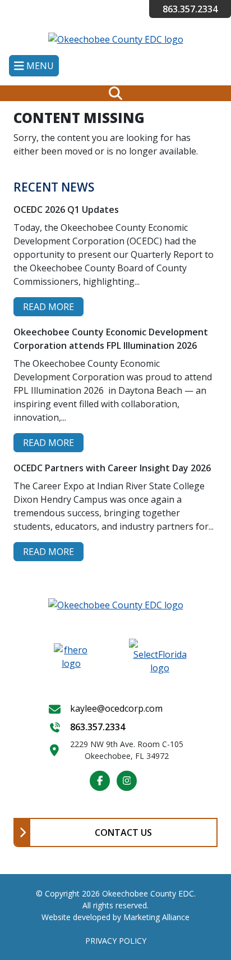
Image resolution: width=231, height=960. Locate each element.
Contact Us (123, 832)
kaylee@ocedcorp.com (116, 708)
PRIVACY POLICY (115, 940)
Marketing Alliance (156, 917)
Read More (48, 307)
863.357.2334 (190, 9)
